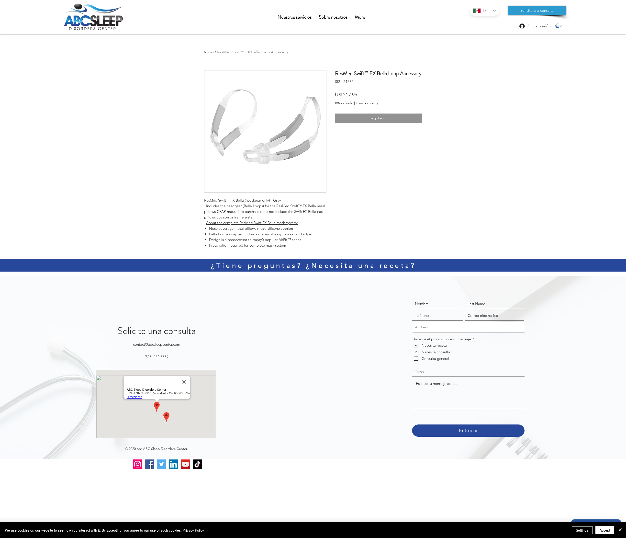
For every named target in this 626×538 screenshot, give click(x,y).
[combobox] (469, 327)
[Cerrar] (620, 530)
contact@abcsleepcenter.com (156, 344)
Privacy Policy (193, 530)
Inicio (209, 52)
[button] (560, 25)
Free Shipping (367, 103)
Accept (605, 530)
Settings (582, 530)
